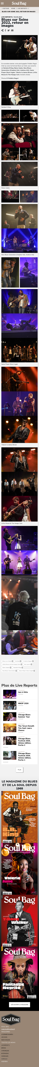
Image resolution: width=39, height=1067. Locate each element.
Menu (3, 3)
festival (17, 661)
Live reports (22, 8)
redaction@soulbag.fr (8, 1029)
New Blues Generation (8, 670)
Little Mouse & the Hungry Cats (11, 664)
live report (27, 664)
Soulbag (19, 3)
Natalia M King (17, 667)
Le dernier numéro (7, 1034)
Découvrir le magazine (19, 1005)
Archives (4, 1037)
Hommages (4, 1056)
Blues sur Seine (6, 661)
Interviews (5, 1053)
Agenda (4, 1061)
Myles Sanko (5, 667)
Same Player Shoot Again (26, 670)
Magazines (5, 1032)
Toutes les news (8, 1043)
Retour (6, 8)
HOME (13, 8)
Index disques (5, 1040)
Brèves (3, 1048)
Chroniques (5, 1051)
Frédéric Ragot (27, 661)
